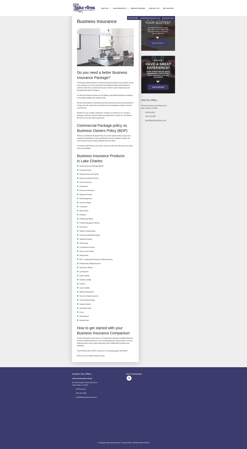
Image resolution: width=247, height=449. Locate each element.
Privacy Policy (126, 442)
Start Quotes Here (168, 18)
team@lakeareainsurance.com (150, 18)
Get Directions (150, 112)
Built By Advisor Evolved (141, 442)
